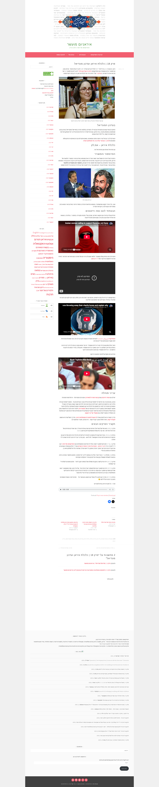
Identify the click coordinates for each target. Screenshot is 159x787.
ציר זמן (45, 284)
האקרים (34, 251)
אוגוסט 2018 (50, 187)
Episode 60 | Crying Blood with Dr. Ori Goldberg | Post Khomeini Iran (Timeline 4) (108, 665)
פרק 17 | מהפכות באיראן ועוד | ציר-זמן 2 (105, 548)
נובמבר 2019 (50, 125)
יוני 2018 (51, 195)
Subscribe (124, 768)
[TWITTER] (79, 780)
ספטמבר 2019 (49, 134)
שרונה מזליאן (47, 287)
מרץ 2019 (50, 156)
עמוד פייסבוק (106, 397)
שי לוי (64, 539)
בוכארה (51, 247)
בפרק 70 (99, 73)
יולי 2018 (51, 191)
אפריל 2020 (50, 111)
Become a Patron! (48, 88)
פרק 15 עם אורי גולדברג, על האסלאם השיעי (96, 141)
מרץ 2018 (50, 209)
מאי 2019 (50, 151)
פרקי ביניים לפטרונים (45, 281)
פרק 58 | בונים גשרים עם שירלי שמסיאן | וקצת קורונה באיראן (113, 673)
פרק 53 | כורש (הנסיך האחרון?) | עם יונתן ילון (117, 740)
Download (112, 495)
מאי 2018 (50, 200)
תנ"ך (37, 291)
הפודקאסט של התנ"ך (68, 444)
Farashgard (42, 233)
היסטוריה (48, 257)
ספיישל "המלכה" (124, 656)
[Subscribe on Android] (48, 75)
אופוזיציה (45, 236)
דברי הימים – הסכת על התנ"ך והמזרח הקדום (91, 446)
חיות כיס (98, 539)
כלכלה (91, 539)
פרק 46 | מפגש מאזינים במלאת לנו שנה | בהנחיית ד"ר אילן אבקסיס (69, 524)
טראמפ (36, 267)
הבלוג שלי (71, 55)
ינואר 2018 (50, 217)
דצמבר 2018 (50, 169)
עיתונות (37, 278)
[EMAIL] (72, 780)
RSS (77, 651)
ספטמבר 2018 (49, 182)
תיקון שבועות (39, 287)
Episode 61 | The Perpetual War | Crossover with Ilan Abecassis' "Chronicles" (109, 660)
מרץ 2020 (50, 116)
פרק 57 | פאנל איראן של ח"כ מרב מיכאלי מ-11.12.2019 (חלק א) (112, 682)
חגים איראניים (43, 267)
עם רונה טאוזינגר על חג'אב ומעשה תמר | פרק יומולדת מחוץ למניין (111, 687)
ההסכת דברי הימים (45, 254)
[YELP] (86, 780)
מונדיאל (81, 539)
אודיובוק (50, 236)
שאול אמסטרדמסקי (70, 539)
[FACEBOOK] (82, 780)
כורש (47, 270)
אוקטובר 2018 (49, 178)
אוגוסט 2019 (50, 138)
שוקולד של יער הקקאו (91, 413)
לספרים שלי (121, 644)
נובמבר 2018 (50, 173)
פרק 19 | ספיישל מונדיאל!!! (108, 522)
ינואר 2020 (50, 120)
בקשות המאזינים (104, 539)
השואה (40, 264)
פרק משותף (77, 539)
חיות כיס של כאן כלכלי (85, 71)
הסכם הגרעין (37, 261)
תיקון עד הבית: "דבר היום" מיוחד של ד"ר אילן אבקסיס (114, 731)
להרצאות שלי (114, 644)
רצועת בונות (40, 284)
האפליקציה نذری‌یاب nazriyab (106, 339)
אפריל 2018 (50, 204)
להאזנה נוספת (61, 55)
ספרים (41, 277)
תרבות (114, 541)
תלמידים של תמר (46, 290)
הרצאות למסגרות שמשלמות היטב (86, 417)
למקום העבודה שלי (104, 644)
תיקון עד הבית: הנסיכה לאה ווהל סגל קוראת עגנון (116, 735)
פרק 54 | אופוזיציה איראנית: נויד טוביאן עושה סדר (115, 700)
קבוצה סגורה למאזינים (92, 397)
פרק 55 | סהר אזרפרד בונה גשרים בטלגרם (117, 696)
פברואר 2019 (49, 160)
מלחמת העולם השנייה (40, 274)
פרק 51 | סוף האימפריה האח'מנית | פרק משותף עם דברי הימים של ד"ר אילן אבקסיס (106, 704)
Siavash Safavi (49, 233)
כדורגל (94, 539)
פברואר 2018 (49, 213)
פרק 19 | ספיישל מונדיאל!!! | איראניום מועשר (97, 563)
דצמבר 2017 (50, 222)
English (36, 232)
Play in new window (102, 495)
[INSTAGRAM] (76, 780)
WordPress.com (66, 784)
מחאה (37, 270)
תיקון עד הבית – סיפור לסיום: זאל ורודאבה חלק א (116, 718)
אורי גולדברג (39, 236)
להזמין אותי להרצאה (47, 93)
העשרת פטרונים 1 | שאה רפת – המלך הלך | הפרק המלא (114, 709)
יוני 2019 (51, 147)
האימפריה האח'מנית (45, 250)
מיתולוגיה (49, 274)
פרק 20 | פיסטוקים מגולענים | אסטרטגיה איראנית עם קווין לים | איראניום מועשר (87, 570)
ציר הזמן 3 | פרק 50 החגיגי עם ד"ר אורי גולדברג (116, 713)
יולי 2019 (51, 142)
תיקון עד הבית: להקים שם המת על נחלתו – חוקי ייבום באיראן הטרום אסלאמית (108, 727)
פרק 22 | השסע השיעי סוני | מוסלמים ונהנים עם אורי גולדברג (89, 524)
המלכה (43, 261)
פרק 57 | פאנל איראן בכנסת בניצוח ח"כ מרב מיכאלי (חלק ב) (113, 678)
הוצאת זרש (82, 55)
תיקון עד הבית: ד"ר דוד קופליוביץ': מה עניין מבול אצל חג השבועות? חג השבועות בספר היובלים (104, 722)
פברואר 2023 (49, 107)
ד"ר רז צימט (95, 259)
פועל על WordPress (92, 784)
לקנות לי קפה (111, 420)
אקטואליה (110, 539)
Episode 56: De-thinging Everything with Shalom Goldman (114, 691)
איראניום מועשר (79, 44)
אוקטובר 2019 (49, 129)
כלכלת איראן (86, 539)
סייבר (46, 278)
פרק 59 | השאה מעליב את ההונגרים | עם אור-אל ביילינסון (114, 669)
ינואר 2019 (50, 165)
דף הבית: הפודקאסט (96, 55)
